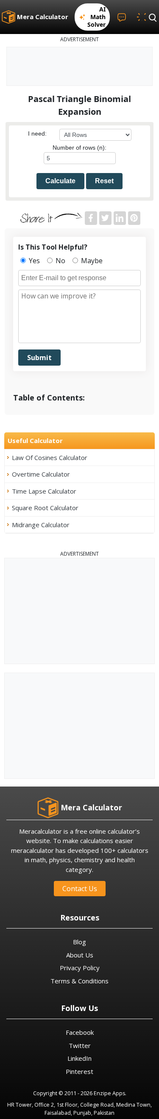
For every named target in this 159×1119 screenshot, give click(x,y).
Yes (33, 260)
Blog (79, 941)
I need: (37, 133)
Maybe (91, 260)
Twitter (80, 1045)
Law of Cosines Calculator (49, 457)
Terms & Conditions (79, 981)
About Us (79, 955)
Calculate (60, 181)
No (59, 260)
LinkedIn (79, 1058)
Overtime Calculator (41, 474)
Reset (104, 181)
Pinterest (79, 1071)
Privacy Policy (80, 967)
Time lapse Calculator (44, 491)
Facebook (80, 1032)
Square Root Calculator (45, 507)
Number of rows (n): (79, 147)
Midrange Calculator (41, 524)
